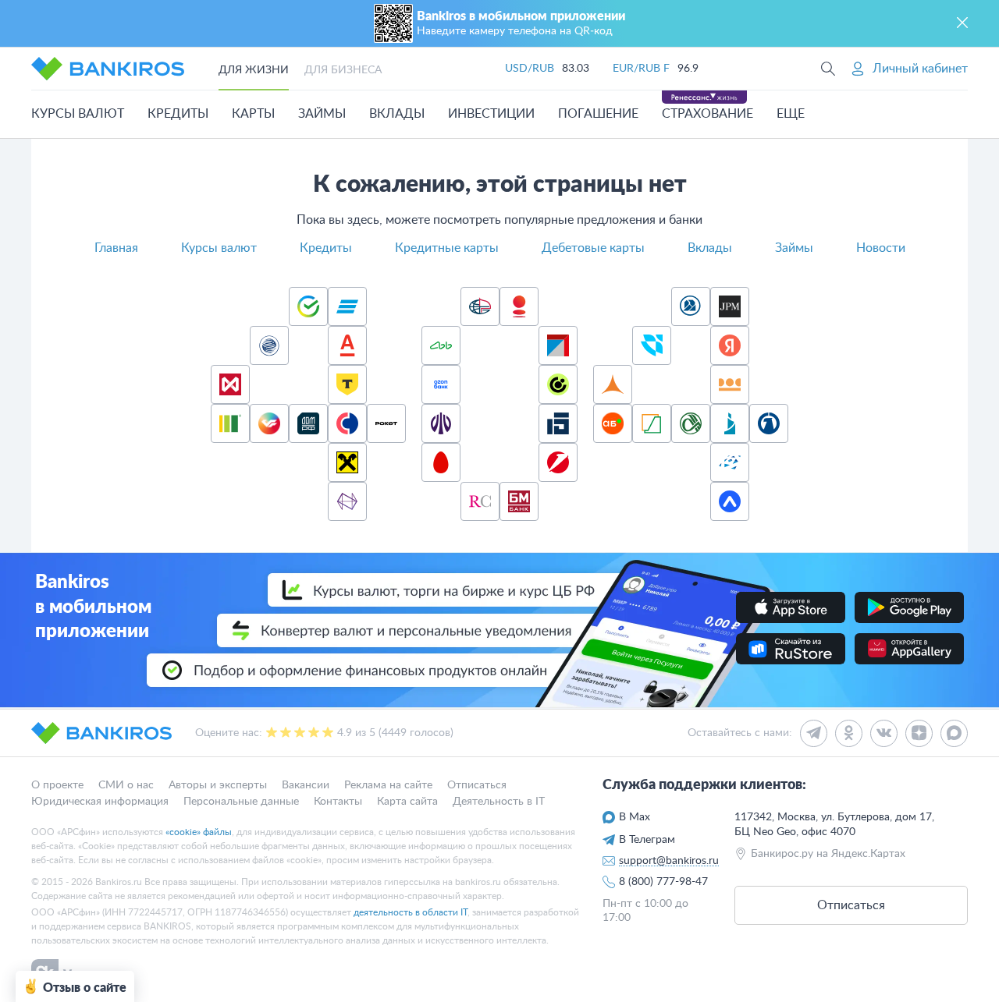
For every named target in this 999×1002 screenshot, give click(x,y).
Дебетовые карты (593, 248)
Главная (116, 248)
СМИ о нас (126, 785)
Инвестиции (491, 114)
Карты (253, 114)
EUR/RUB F (641, 68)
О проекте (57, 785)
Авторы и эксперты (218, 785)
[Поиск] (828, 68)
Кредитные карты (447, 248)
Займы (322, 114)
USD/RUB (529, 68)
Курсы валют (77, 114)
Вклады (397, 114)
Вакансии (305, 785)
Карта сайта (407, 800)
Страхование (707, 114)
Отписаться (477, 785)
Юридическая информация (100, 800)
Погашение (598, 114)
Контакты (338, 800)
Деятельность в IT (499, 800)
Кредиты (178, 114)
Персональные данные (241, 800)
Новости (880, 248)
